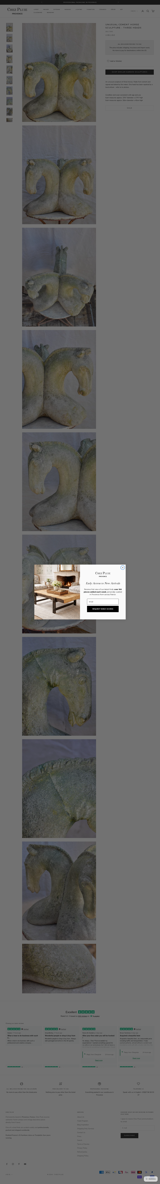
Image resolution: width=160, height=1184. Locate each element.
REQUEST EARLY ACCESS (102, 609)
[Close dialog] (123, 568)
